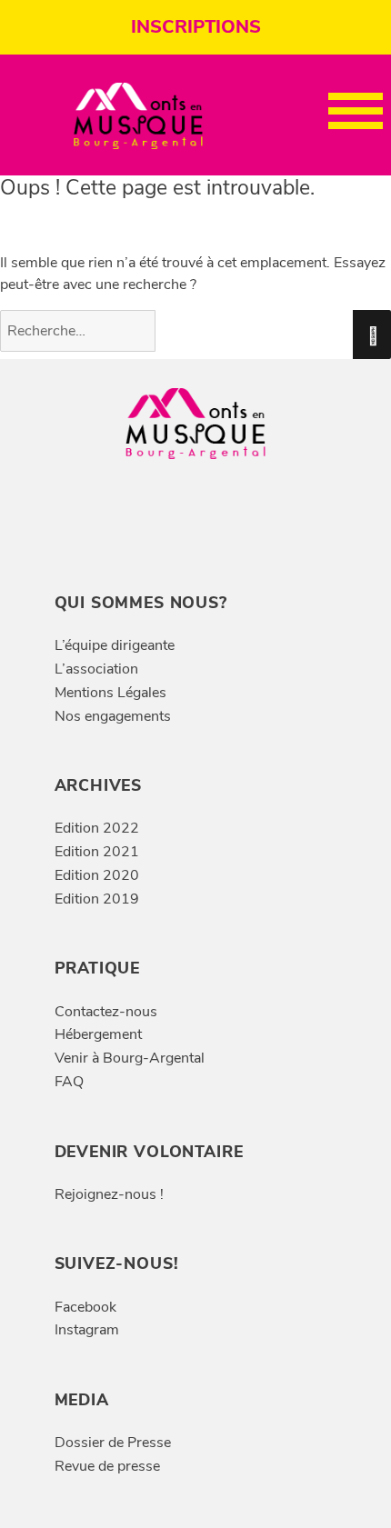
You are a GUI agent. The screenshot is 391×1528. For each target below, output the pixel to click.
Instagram (87, 1330)
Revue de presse (107, 1466)
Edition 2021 (97, 852)
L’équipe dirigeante (115, 645)
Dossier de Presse (113, 1443)
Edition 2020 (97, 875)
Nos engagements (113, 716)
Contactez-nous (106, 1012)
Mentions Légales (110, 693)
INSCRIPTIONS (196, 27)
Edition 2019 (97, 899)
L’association (96, 669)
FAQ (69, 1082)
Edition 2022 (97, 828)
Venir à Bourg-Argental (130, 1058)
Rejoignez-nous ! (109, 1194)
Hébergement (98, 1034)
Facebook (85, 1307)
